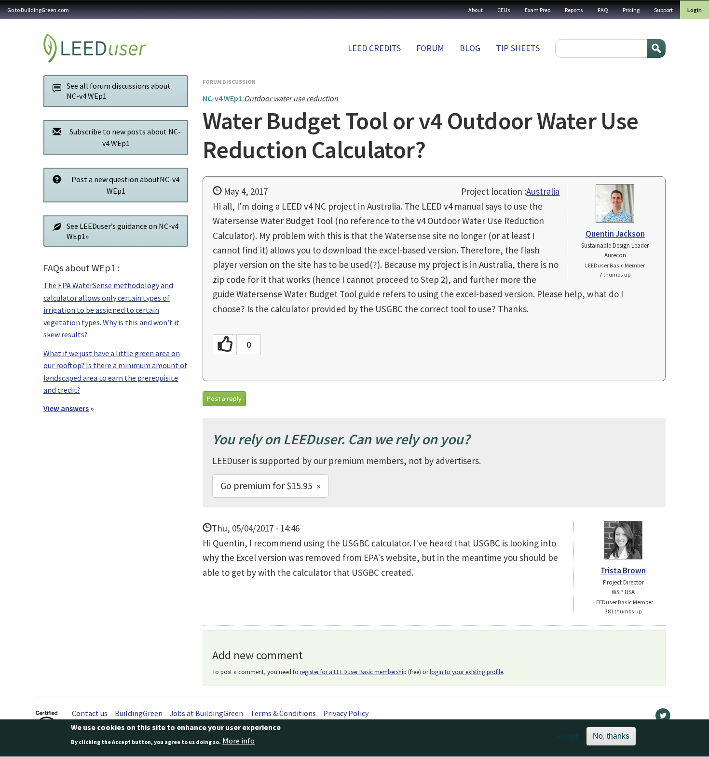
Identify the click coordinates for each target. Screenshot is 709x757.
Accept (567, 736)
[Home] (95, 48)
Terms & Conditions (283, 713)
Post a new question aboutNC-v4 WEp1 (125, 185)
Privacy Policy (345, 713)
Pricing (631, 9)
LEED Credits (374, 47)
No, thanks (611, 736)
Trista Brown (623, 570)
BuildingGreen (139, 713)
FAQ (603, 9)
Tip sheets (518, 47)
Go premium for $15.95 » (270, 485)
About (475, 9)
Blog (470, 47)
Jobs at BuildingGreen (206, 713)
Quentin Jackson (615, 233)
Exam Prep (537, 9)
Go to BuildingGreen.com (38, 9)
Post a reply (224, 398)
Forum (430, 47)
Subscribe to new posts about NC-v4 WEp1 (125, 137)
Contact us (90, 713)
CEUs (503, 9)
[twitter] (663, 718)
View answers (66, 408)
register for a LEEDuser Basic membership (353, 672)
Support (663, 9)
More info (238, 741)
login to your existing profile (466, 672)
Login (694, 9)
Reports (574, 9)
